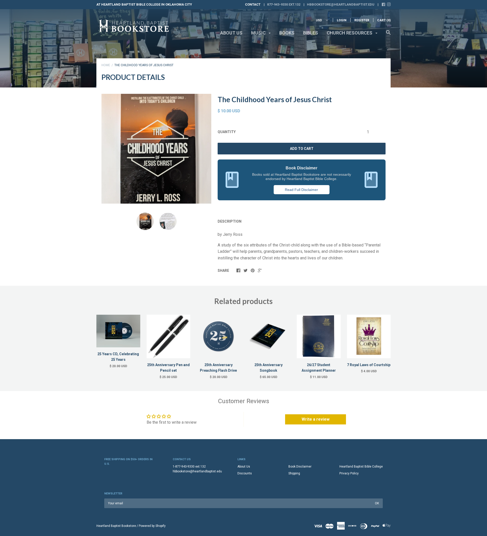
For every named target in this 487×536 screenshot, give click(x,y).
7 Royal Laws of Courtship (368, 365)
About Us (231, 32)
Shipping (294, 473)
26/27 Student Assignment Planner (319, 367)
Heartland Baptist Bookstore (116, 526)
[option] (156, 149)
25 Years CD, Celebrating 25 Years (118, 357)
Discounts (244, 473)
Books (286, 32)
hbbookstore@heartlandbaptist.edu (340, 4)
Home (105, 65)
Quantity (227, 132)
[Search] (388, 35)
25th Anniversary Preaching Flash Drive (218, 367)
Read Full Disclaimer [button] (301, 190)
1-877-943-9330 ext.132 (189, 466)
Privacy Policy (349, 473)
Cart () (384, 20)
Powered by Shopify (152, 526)
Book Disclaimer (299, 466)
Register (361, 20)
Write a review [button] (315, 419)
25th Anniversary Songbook (268, 367)
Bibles (310, 32)
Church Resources (350, 32)
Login (341, 20)
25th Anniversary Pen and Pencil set (168, 367)
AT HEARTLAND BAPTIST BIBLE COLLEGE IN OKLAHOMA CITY (144, 4)
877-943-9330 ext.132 (283, 4)
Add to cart (302, 149)
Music (259, 32)
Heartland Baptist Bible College (361, 466)
